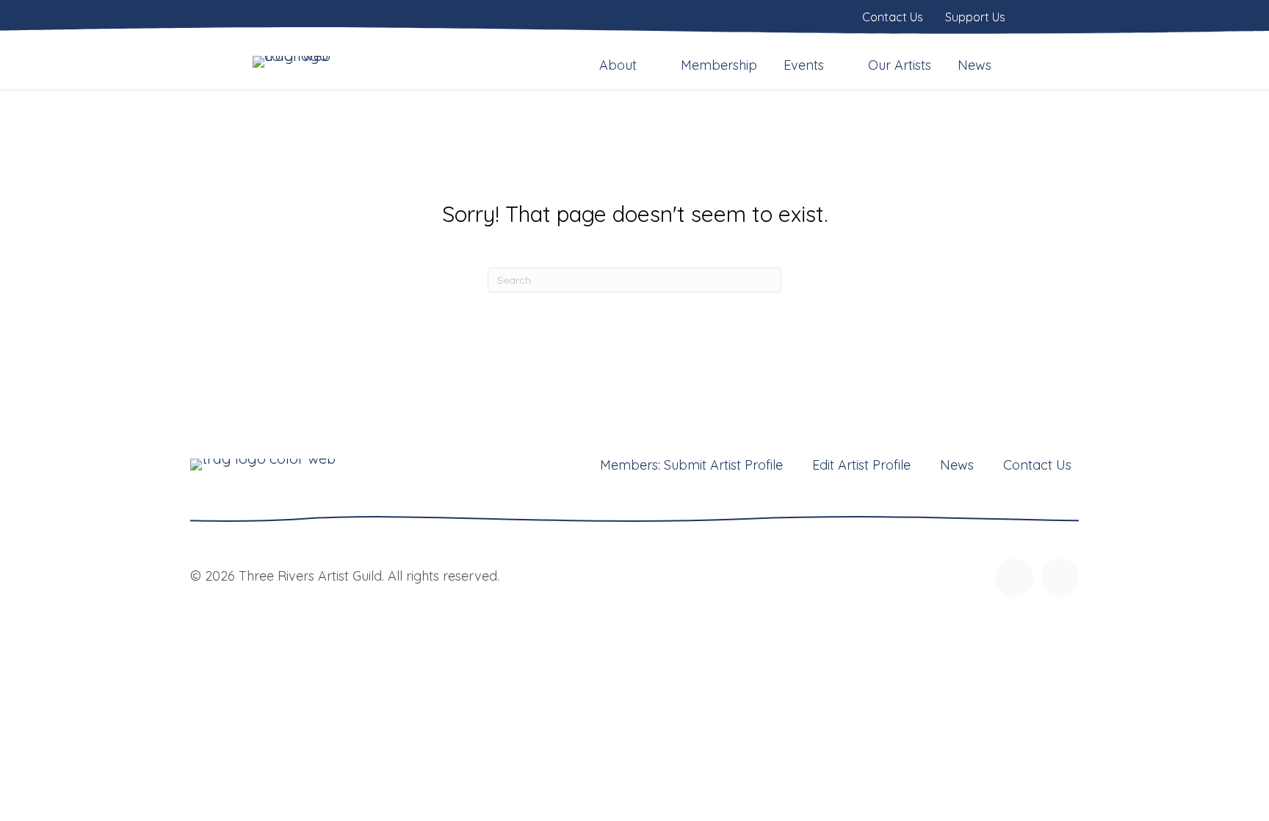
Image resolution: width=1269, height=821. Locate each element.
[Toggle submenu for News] (1001, 65)
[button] (1014, 578)
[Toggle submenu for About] (647, 65)
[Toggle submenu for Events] (834, 65)
